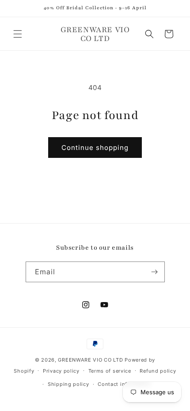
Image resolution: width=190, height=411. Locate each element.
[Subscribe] (154, 272)
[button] (17, 34)
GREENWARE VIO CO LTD (90, 360)
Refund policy (158, 371)
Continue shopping (95, 147)
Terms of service (109, 371)
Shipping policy (68, 384)
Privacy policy (61, 371)
